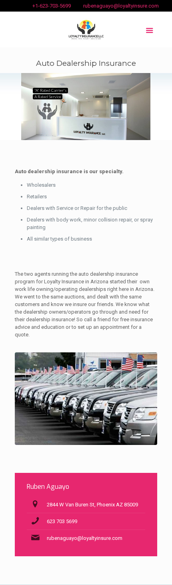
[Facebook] (19, 3)
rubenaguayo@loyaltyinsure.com (121, 6)
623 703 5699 (62, 521)
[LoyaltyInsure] (86, 30)
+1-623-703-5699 (51, 6)
